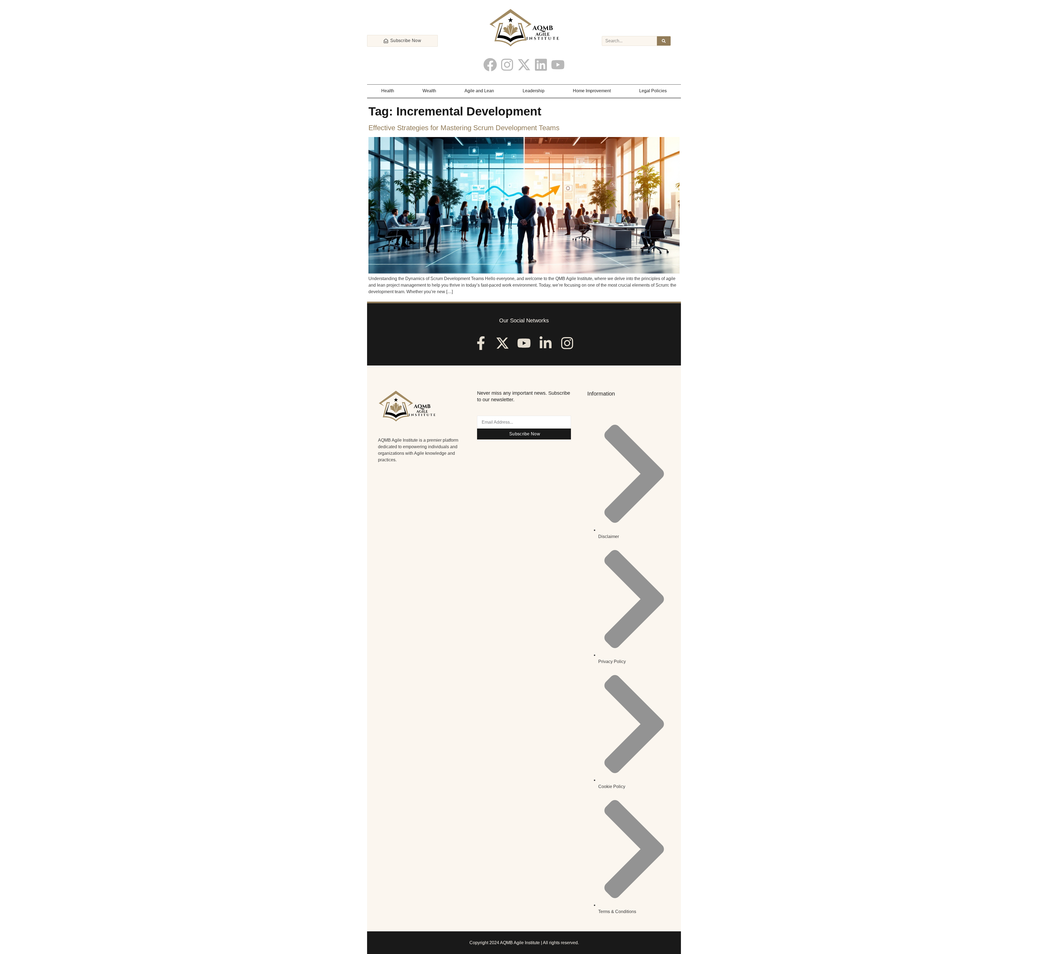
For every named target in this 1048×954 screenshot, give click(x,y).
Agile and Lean (479, 90)
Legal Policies (653, 90)
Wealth (429, 90)
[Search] (664, 41)
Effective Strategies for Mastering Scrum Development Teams (463, 128)
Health (387, 90)
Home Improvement (592, 90)
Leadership (533, 90)
